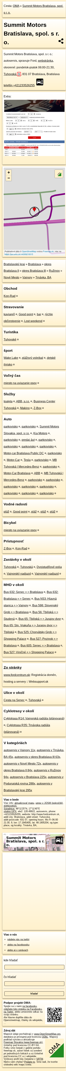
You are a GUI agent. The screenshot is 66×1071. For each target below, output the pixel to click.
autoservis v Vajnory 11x (19, 750)
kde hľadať (11, 960)
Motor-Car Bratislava (17, 473)
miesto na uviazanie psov (20, 383)
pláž (6, 511)
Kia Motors (40, 433)
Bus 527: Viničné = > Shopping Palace (29, 652)
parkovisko (11, 426)
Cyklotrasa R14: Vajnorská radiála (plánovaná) (34, 718)
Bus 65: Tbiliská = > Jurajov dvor (40, 618)
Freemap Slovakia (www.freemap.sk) (23, 1042)
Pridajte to (29, 1061)
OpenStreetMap (29, 251)
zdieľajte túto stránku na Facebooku (23, 1009)
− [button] (9, 178)
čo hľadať (10, 976)
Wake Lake (11, 357)
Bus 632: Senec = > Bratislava (23, 592)
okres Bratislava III (34, 270)
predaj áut (28, 439)
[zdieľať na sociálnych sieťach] (61, 41)
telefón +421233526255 (19, 85)
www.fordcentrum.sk (17, 674)
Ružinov (54, 270)
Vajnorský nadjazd (19, 573)
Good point (26, 314)
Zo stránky (13, 667)
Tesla (27, 459)
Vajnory (27, 277)
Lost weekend (33, 321)
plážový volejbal (32, 357)
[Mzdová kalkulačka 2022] (34, 155)
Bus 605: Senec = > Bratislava (40, 645)
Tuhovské (10, 339)
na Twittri (8, 1011)
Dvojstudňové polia (49, 567)
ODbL (45, 1036)
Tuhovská (12, 74)
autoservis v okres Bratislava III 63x (37, 756)
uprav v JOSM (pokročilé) (49, 803)
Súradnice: (9, 808)
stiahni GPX (10, 811)
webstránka (45, 60)
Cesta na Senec (14, 700)
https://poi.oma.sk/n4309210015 (19, 254)
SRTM (39, 1059)
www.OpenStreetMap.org (47, 1034)
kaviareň (9, 314)
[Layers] (59, 174)
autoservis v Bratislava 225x (28, 777)
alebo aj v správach (17, 950)
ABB (37, 473)
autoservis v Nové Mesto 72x (22, 763)
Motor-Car (13, 459)
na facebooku (29, 1006)
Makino (25, 408)
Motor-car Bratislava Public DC (24, 453)
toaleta (8, 401)
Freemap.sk (48, 251)
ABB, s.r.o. (23, 401)
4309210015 (10, 806)
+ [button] (9, 172)
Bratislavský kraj (14, 264)
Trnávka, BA (43, 277)
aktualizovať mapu (24, 803)
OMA (16, 5)
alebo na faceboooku (18, 944)
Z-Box (37, 408)
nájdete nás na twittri (18, 939)
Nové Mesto (11, 277)
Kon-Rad (9, 296)
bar (39, 314)
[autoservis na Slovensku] (40, 82)
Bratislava (34, 264)
